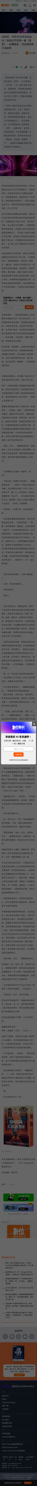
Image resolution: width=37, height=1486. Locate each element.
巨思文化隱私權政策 (22, 760)
